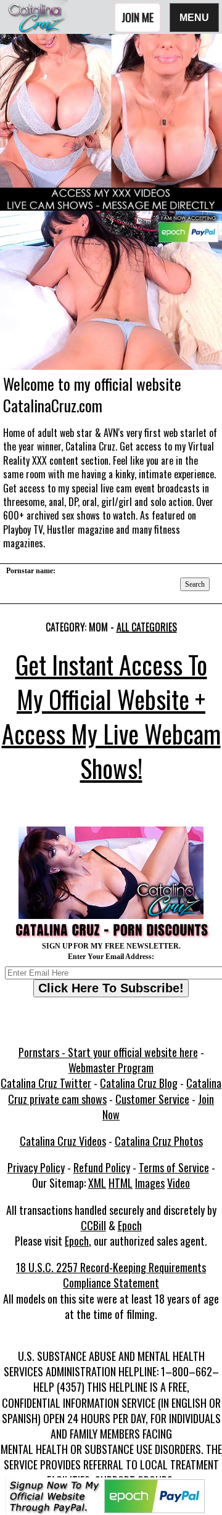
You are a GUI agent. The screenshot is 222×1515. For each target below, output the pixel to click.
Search (195, 584)
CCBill (93, 1225)
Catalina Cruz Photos (159, 1141)
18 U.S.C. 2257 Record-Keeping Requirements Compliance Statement (111, 1275)
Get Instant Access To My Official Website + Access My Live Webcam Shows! (111, 716)
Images (150, 1183)
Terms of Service (174, 1167)
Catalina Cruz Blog (139, 1083)
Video (178, 1183)
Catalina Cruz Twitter (46, 1083)
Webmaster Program (111, 1068)
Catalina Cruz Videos (63, 1141)
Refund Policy (101, 1167)
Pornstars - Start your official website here (108, 1052)
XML (97, 1183)
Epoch (130, 1225)
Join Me (137, 17)
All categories (147, 626)
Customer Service (152, 1099)
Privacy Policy (36, 1167)
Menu (194, 17)
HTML (121, 1183)
